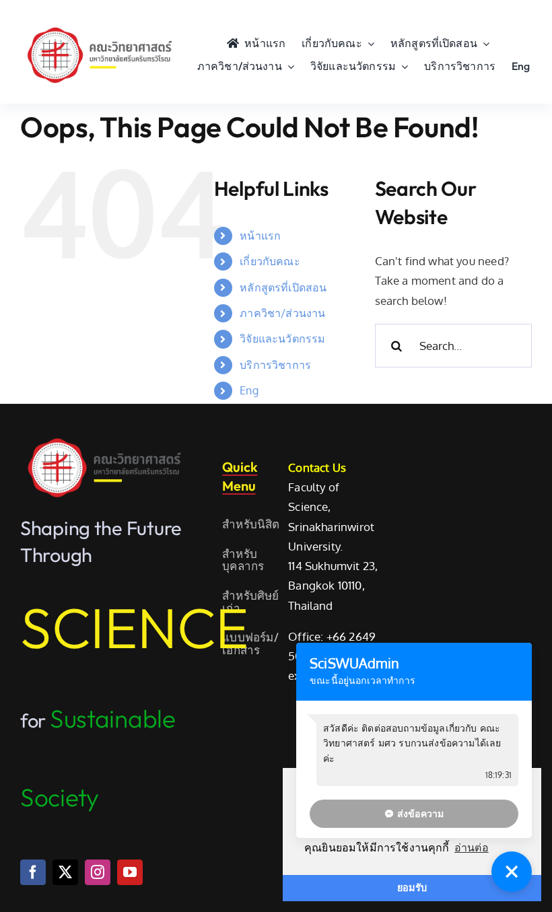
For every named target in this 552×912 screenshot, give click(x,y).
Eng (249, 390)
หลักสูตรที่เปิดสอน (283, 287)
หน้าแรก (260, 235)
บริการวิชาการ (275, 365)
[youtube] (130, 872)
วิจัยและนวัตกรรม (282, 338)
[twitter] (65, 872)
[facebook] (33, 872)
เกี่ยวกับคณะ (270, 261)
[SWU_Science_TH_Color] (99, 26)
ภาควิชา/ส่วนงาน (282, 313)
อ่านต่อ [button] (471, 847)
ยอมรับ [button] (412, 887)
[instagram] (97, 872)
